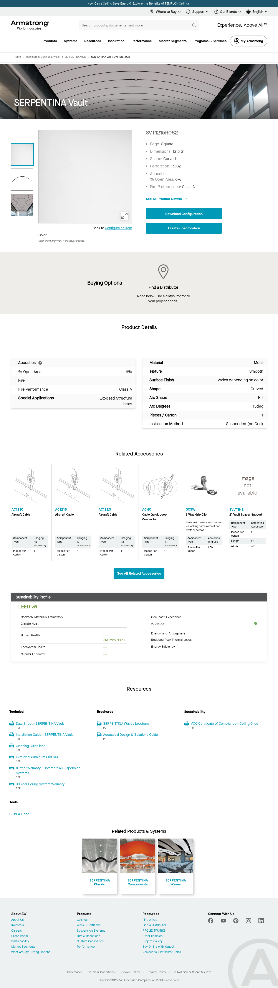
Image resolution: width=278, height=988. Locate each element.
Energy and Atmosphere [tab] (168, 633)
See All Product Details (164, 199)
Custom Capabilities (90, 941)
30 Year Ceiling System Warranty (40, 784)
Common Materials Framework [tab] (42, 616)
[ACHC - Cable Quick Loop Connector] (160, 487)
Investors (17, 925)
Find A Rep (149, 920)
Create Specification (184, 228)
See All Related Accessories (139, 573)
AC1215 (61, 509)
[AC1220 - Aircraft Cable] (117, 487)
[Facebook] (211, 920)
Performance (86, 947)
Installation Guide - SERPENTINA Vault (44, 734)
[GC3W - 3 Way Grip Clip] (204, 487)
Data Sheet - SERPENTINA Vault (40, 723)
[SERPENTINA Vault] (22, 154)
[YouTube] (223, 920)
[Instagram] (248, 920)
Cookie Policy (130, 972)
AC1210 (17, 509)
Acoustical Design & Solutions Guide (130, 734)
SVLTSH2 (236, 509)
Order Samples (152, 936)
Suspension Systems (91, 931)
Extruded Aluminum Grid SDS (37, 757)
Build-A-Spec (19, 814)
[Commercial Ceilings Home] (30, 25)
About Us (17, 920)
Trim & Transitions (88, 936)
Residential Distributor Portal (162, 952)
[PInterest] (236, 920)
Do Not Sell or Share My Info (192, 972)
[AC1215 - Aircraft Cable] (73, 487)
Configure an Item (118, 228)
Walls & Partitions (89, 925)
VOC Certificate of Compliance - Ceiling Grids (224, 723)
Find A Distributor (154, 925)
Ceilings (82, 920)
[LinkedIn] (261, 920)
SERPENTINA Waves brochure (126, 723)
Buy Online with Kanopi (158, 947)
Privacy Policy (156, 972)
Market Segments (23, 947)
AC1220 (105, 509)
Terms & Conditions (101, 972)
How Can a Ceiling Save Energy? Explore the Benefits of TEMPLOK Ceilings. (139, 4)
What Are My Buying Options (30, 952)
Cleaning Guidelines (30, 746)
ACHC (146, 509)
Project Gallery (152, 941)
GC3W (190, 509)
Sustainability (20, 941)
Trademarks (74, 972)
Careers (16, 931)
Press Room (19, 936)
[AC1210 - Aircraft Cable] (30, 487)
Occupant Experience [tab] (166, 616)
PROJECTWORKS (153, 931)
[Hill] (22, 179)
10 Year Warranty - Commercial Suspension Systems (48, 770)
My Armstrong (252, 41)
